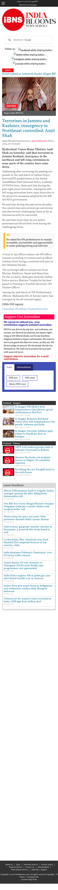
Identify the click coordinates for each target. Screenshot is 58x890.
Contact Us (29, 867)
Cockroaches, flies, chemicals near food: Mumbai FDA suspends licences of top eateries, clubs (26, 542)
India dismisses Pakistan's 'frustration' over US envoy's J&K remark (28, 554)
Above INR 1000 (17, 384)
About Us (9, 864)
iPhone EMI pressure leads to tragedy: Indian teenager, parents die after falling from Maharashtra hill (29, 493)
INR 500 (13, 377)
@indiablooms (39, 141)
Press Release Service (19, 869)
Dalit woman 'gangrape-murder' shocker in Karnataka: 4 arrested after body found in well (28, 529)
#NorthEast (20, 309)
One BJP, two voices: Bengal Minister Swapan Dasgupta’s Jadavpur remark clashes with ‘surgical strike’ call (29, 506)
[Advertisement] (29, 735)
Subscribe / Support (39, 869)
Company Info (33, 877)
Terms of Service (15, 867)
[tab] (9, 367)
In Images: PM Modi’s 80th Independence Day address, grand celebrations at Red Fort (34, 409)
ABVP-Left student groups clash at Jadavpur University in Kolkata (34, 448)
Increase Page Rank (29, 879)
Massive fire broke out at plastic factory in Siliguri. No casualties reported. (33, 460)
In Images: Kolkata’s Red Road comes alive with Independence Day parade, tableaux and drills (35, 421)
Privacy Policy (47, 864)
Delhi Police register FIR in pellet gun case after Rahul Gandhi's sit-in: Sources (27, 577)
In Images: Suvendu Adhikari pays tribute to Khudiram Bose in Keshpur (34, 433)
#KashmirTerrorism (37, 309)
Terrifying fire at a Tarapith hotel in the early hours (34, 471)
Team (18, 864)
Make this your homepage (27, 5)
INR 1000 (30, 377)
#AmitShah (8, 309)
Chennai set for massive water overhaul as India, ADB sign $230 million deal (27, 600)
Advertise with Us (31, 864)
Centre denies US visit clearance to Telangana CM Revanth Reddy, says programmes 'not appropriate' (24, 565)
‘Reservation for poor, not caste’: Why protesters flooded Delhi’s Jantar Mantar (26, 518)
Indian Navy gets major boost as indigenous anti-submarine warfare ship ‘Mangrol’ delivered (28, 588)
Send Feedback (43, 867)
